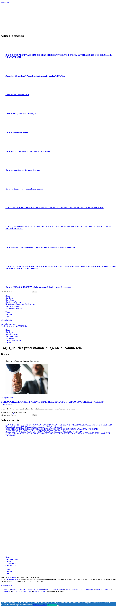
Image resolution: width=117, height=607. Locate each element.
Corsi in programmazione (14, 306)
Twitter (8, 312)
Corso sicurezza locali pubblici (17, 132)
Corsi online (5, 589)
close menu (5, 2)
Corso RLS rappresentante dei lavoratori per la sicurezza (27, 151)
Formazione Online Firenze (22, 591)
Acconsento (52, 605)
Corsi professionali (12, 336)
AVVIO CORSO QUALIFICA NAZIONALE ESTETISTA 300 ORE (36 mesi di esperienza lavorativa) (43, 431)
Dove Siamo (10, 300)
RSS (7, 316)
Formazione (9, 338)
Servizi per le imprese (103, 589)
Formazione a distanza (13, 308)
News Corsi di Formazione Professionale (20, 304)
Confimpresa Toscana (13, 302)
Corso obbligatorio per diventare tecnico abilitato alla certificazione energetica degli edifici (40, 247)
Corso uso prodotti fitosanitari (17, 95)
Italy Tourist (12, 577)
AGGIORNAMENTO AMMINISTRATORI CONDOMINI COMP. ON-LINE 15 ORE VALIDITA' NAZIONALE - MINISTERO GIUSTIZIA (58, 425)
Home (7, 296)
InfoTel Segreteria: (14, 326)
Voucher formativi (71, 589)
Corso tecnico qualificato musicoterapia (20, 114)
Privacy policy (10, 563)
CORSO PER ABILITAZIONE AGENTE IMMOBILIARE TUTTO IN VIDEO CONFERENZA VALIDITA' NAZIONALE (54, 208)
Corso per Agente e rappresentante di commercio (24, 189)
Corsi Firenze (6, 591)
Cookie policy (10, 565)
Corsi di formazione (87, 589)
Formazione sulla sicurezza (54, 589)
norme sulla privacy (40, 605)
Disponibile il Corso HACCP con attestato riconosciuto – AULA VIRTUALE (35, 76)
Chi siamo (9, 298)
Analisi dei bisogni (12, 334)
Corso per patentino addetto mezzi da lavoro (22, 170)
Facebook (9, 314)
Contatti (8, 342)
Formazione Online (18, 589)
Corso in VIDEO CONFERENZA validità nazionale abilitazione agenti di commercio (38, 287)
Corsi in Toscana (39, 591)
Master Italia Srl (6, 320)
